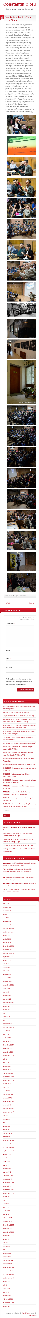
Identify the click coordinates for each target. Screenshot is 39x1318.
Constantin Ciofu (19, 4)
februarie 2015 (8, 1218)
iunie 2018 (6, 1091)
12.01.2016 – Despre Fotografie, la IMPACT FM (19, 764)
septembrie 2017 (8, 1112)
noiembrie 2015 (8, 1186)
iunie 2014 (6, 1246)
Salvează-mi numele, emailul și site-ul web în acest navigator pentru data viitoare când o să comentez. (19, 682)
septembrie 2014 (8, 1236)
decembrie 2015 (8, 1183)
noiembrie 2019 (8, 1048)
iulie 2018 (6, 1087)
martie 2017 (7, 1130)
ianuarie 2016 (7, 1179)
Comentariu (10, 624)
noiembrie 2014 (8, 1228)
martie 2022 (7, 999)
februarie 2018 (8, 1094)
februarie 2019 (8, 1073)
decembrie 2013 (8, 1267)
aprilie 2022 (7, 995)
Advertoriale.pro (9, 869)
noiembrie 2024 (8, 925)
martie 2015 (7, 1214)
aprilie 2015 (7, 1211)
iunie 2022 (6, 988)
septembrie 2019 (8, 1055)
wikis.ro (6, 877)
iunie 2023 (6, 967)
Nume (8, 650)
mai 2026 (6, 904)
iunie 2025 (6, 918)
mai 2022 (6, 992)
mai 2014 (6, 1250)
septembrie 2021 (8, 1006)
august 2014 (7, 1239)
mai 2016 (6, 1165)
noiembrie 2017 (8, 1105)
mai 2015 (6, 1207)
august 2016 (7, 1154)
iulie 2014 (6, 1243)
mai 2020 (6, 1034)
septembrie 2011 (8, 1306)
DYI (4, 889)
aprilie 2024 (7, 939)
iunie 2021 (6, 1017)
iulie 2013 (6, 1285)
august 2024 (7, 935)
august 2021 (7, 1010)
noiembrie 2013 (8, 1271)
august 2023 (7, 960)
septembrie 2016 (8, 1151)
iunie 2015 (6, 1204)
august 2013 (7, 1281)
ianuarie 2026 (7, 907)
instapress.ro (8, 863)
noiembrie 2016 (8, 1144)
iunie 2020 (6, 1031)
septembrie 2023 (8, 957)
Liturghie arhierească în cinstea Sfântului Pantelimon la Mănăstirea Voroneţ (17, 871)
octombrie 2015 (8, 1190)
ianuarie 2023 (7, 981)
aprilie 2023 (7, 974)
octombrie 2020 (8, 1027)
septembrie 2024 (8, 932)
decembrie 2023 (8, 946)
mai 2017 (6, 1123)
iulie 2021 (6, 1013)
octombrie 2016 (8, 1147)
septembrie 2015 (8, 1193)
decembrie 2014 (8, 1225)
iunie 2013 (6, 1289)
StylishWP (32, 1316)
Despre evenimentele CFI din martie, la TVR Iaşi (18, 716)
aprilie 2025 (7, 921)
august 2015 (7, 1197)
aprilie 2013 (7, 1296)
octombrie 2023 (8, 953)
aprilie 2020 (7, 1038)
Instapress (7, 883)
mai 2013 (6, 1292)
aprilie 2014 (7, 1253)
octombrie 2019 (8, 1052)
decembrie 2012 (8, 1303)
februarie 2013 (8, 1299)
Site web (9, 667)
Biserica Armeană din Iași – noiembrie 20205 (18, 845)
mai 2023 (6, 971)
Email (8, 659)
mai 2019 (6, 1063)
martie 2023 (7, 978)
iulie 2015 (6, 1200)
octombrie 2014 (8, 1232)
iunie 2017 (6, 1119)
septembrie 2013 (8, 1278)
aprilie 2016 (7, 1168)
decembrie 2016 (8, 1140)
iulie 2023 (6, 964)
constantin (22, 596)
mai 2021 (6, 1020)
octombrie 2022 (8, 985)
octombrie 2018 (8, 1077)
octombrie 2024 (8, 928)
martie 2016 (7, 1172)
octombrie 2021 (8, 1002)
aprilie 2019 (7, 1066)
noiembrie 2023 (8, 950)
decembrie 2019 (8, 1045)
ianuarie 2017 (7, 1137)
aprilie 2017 (7, 1126)
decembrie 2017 (8, 1101)
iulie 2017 (6, 1115)
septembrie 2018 (8, 1080)
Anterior (8, 603)
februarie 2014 (8, 1260)
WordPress (26, 1313)
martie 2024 (7, 943)
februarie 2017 (8, 1133)
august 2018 (7, 1084)
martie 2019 (7, 1070)
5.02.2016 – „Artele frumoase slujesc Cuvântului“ (19, 743)
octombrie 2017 (8, 1108)
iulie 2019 (6, 1059)
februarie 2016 (8, 1176)
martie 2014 (7, 1257)
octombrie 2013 (8, 1274)
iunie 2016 (6, 1161)
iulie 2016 (6, 1158)
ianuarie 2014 (7, 1264)
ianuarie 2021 (7, 1024)
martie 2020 (7, 1041)
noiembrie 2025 (8, 911)
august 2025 (7, 914)
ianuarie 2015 (7, 1221)
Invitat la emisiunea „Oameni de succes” (16, 712)
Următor (31, 603)
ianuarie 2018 (7, 1098)
